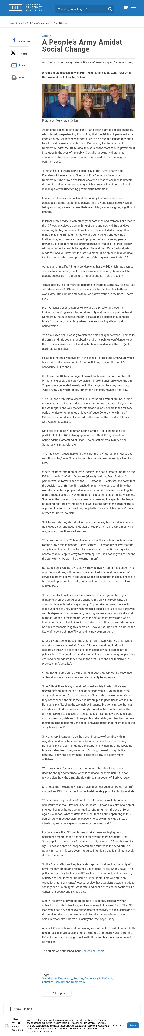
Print (22, 77)
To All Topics (56, 993)
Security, (78, 978)
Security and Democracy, (57, 978)
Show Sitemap (23, 1009)
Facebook (24, 41)
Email (22, 65)
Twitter (23, 53)
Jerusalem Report (93, 951)
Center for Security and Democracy (63, 982)
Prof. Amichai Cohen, (121, 62)
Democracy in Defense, (98, 978)
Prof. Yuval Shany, (100, 62)
